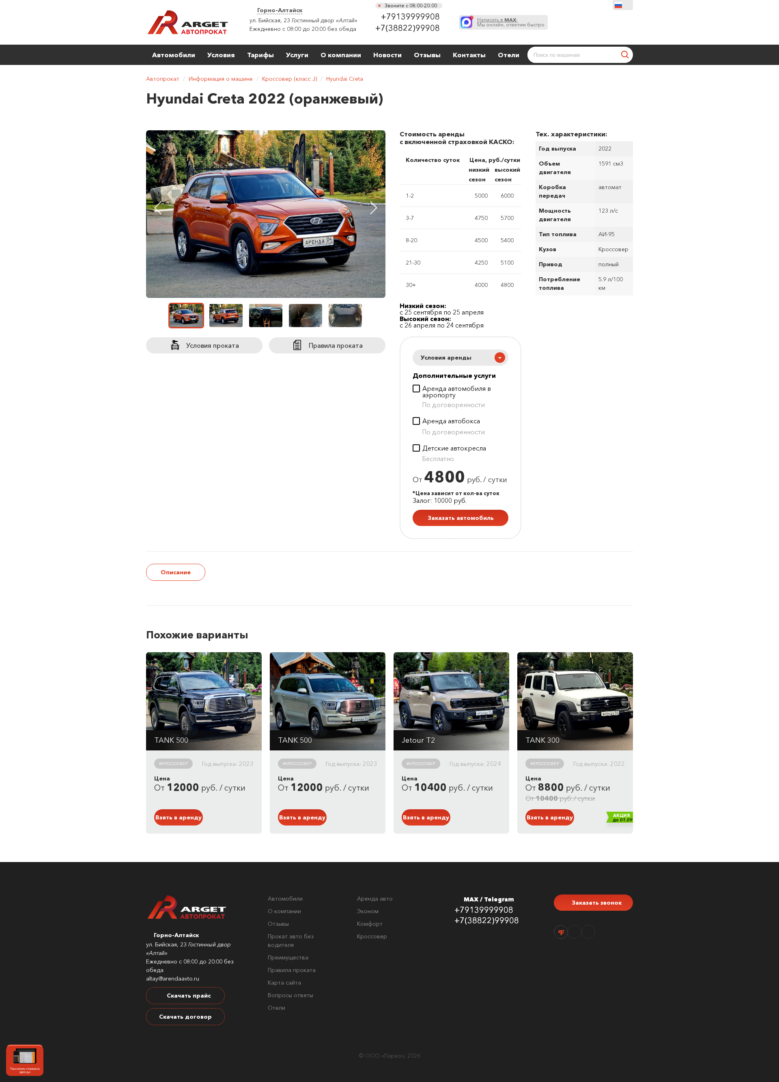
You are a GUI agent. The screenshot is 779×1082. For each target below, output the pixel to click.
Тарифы (260, 55)
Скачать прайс (188, 995)
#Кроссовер (173, 763)
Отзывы (427, 55)
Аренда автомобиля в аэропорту (456, 391)
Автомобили (173, 55)
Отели (508, 55)
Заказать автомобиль (461, 518)
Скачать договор (185, 1016)
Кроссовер (372, 936)
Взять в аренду (178, 817)
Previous (157, 208)
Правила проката (292, 970)
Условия (221, 55)
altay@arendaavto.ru (172, 978)
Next (373, 208)
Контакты (469, 55)
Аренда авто (375, 898)
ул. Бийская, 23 (270, 20)
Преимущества (288, 957)
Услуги (297, 55)
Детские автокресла (454, 448)
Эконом (368, 911)
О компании (341, 55)
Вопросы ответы (290, 995)
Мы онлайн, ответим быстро (510, 22)
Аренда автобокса (451, 421)
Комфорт (370, 923)
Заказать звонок (596, 902)
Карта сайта (284, 982)
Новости (387, 55)
